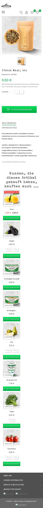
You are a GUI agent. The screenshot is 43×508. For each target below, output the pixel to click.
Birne (11, 342)
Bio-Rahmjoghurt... (11, 310)
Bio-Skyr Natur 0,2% (12, 380)
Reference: (6, 74)
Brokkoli (12, 411)
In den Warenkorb (21, 109)
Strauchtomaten (12, 449)
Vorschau (9, 204)
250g (8, 249)
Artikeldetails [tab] (9, 127)
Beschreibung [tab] (9, 123)
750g (15, 350)
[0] (31, 12)
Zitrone (11, 209)
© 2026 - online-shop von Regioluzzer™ (21, 501)
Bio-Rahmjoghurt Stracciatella (11, 279)
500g (15, 249)
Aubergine (11, 241)
